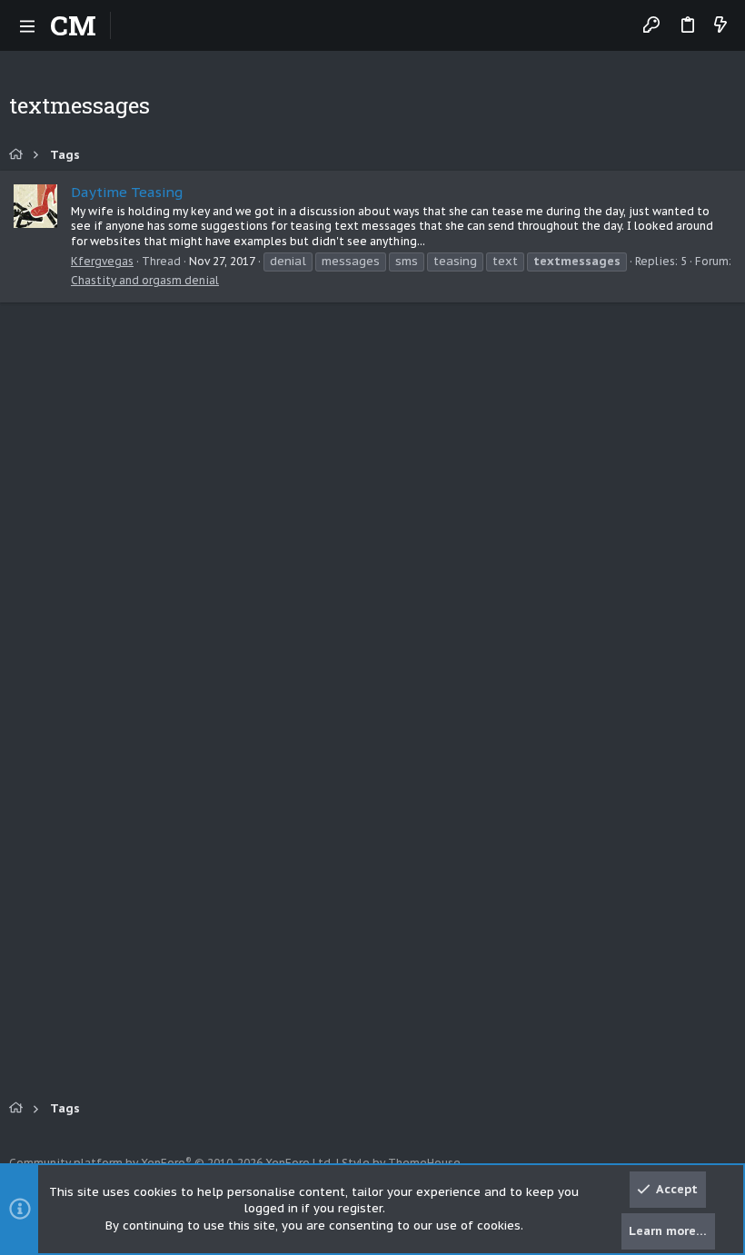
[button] (27, 25)
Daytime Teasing (127, 192)
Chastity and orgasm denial (145, 280)
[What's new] (720, 26)
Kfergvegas (102, 261)
